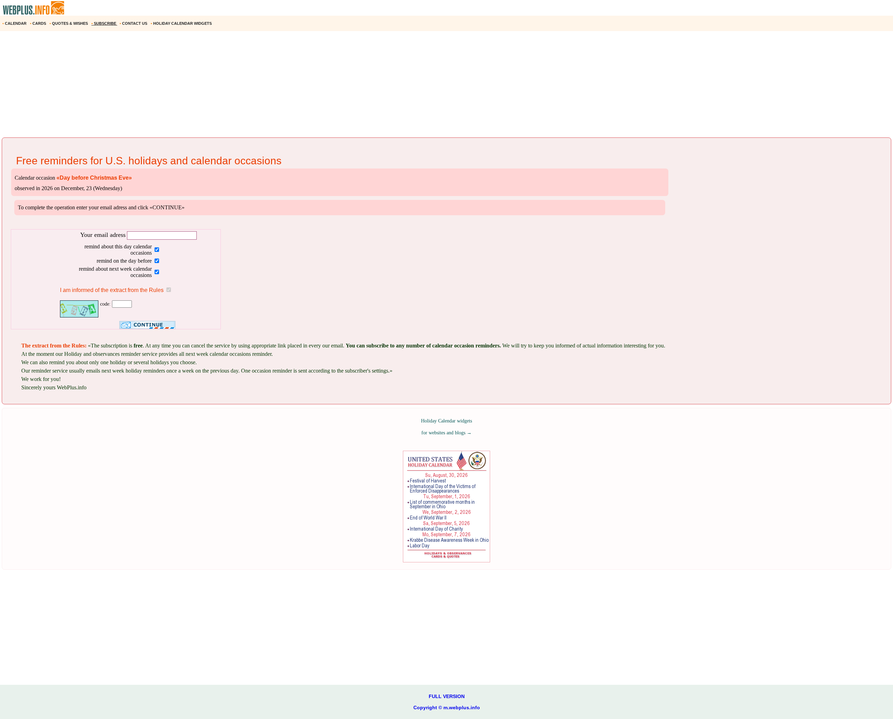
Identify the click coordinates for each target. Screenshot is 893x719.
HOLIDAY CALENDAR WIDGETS (182, 23)
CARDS (38, 23)
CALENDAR (15, 23)
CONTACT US (134, 23)
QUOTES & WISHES (69, 23)
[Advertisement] (209, 87)
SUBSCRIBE (104, 23)
